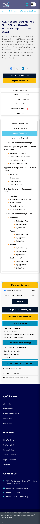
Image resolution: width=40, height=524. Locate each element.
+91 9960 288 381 (16, 373)
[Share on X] (17, 68)
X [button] (2, 522)
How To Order (8, 440)
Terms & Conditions (11, 455)
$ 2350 (33, 290)
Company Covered (20, 138)
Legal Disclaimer (9, 460)
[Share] (28, 68)
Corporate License (13, 295)
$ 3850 (33, 295)
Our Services (8, 409)
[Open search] (27, 4)
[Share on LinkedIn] (22, 68)
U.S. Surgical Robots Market (13, 337)
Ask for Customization (20, 76)
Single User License (14, 290)
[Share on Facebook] (11, 68)
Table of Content (20, 128)
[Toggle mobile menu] (33, 4)
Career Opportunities (11, 414)
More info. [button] (10, 517)
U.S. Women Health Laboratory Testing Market (19, 334)
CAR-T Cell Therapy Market (13, 328)
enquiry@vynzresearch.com (18, 378)
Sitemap (6, 465)
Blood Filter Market (10, 331)
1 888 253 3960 (16, 368)
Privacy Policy (8, 450)
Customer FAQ (8, 445)
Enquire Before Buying (20, 310)
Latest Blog (7, 419)
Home (3, 11)
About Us (7, 404)
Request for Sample (20, 81)
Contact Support (9, 423)
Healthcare (13, 11)
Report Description (20, 123)
